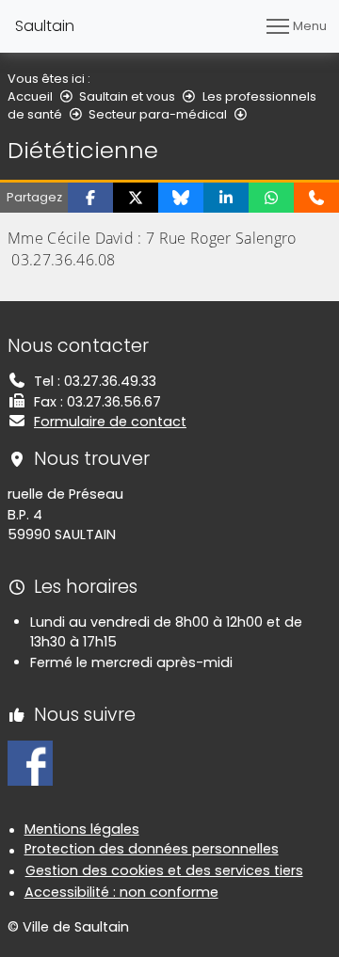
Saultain (44, 26)
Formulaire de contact (110, 421)
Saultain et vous (127, 96)
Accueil (30, 96)
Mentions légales (81, 829)
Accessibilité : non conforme (121, 892)
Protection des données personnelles (151, 848)
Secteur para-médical (158, 114)
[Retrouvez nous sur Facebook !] (30, 762)
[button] (90, 198)
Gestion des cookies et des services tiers (164, 870)
